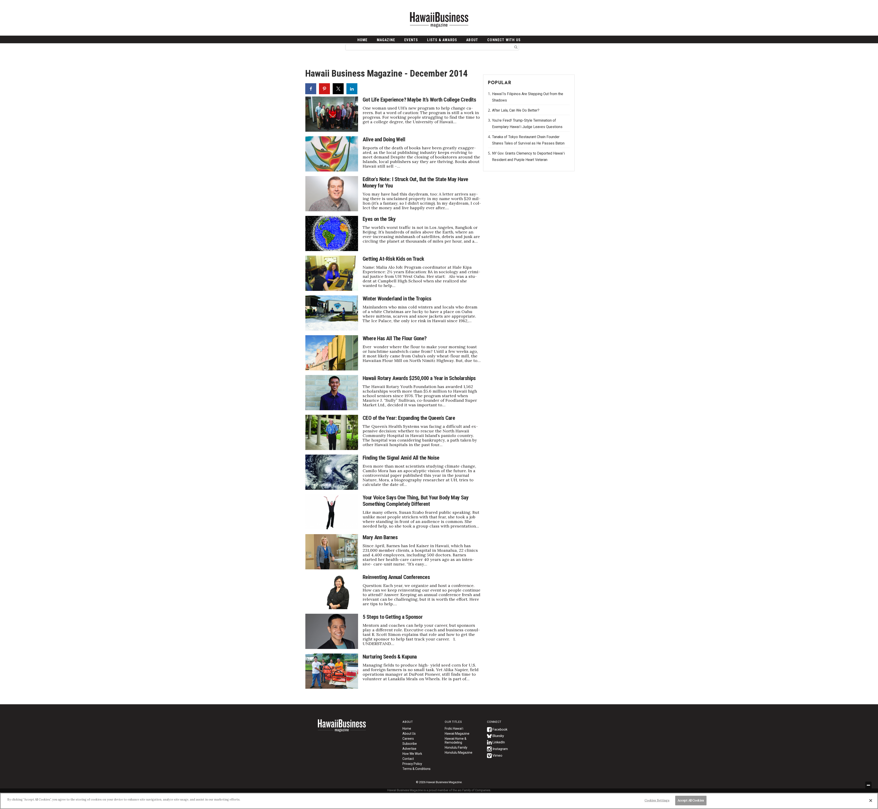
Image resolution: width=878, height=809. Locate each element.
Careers (408, 738)
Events (411, 40)
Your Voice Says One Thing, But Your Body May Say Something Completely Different (415, 500)
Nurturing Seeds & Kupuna (390, 657)
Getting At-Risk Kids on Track (393, 259)
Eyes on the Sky (379, 219)
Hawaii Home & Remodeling (455, 740)
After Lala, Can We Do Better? (515, 110)
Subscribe (409, 743)
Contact (408, 759)
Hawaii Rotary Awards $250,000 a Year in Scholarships (419, 378)
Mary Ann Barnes (380, 537)
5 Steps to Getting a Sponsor (393, 617)
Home (342, 728)
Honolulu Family (456, 747)
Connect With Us (504, 40)
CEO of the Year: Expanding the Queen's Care (409, 418)
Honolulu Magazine (458, 752)
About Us (409, 733)
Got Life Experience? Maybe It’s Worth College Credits (419, 99)
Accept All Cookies (691, 800)
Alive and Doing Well (384, 139)
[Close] (871, 801)
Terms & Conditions (416, 769)
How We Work (412, 753)
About (472, 40)
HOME (362, 40)
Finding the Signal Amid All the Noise (401, 458)
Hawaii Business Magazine (439, 19)
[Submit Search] (516, 47)
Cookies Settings (657, 800)
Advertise (409, 748)
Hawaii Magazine (457, 733)
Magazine (386, 40)
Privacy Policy (412, 764)
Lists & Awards (442, 40)
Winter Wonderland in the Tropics (397, 298)
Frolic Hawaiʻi (454, 728)
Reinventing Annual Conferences (396, 577)
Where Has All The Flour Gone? (395, 338)
